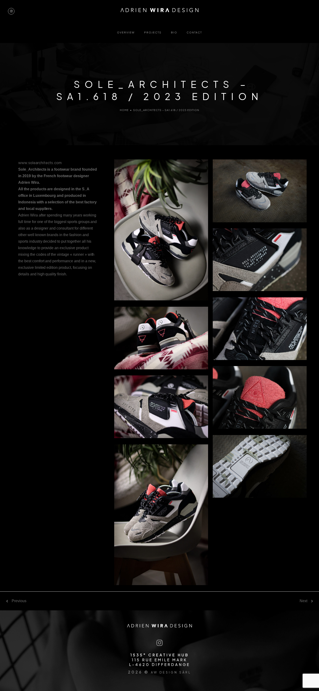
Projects (153, 32)
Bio (174, 32)
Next (303, 601)
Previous (19, 601)
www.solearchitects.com (40, 162)
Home (124, 110)
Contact (194, 32)
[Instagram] (159, 643)
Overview (126, 32)
